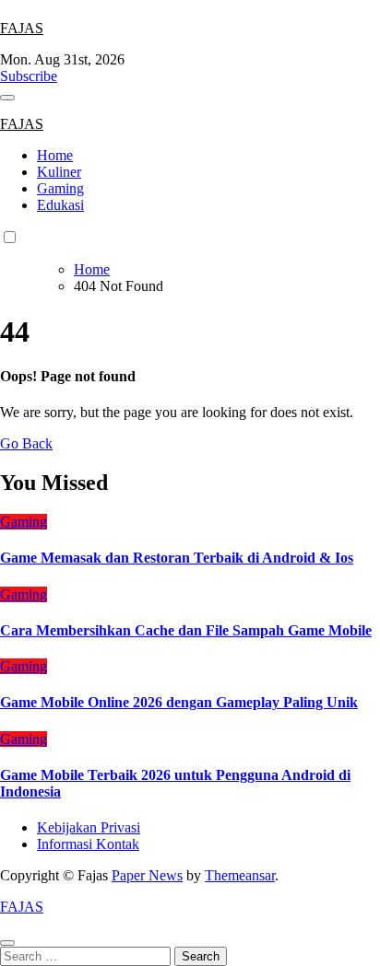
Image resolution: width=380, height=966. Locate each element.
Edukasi (60, 205)
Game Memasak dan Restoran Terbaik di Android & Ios (176, 557)
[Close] (7, 943)
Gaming (60, 188)
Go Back (26, 443)
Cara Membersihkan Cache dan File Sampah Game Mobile (186, 630)
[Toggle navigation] (7, 97)
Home (55, 155)
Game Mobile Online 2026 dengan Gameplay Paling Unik (179, 702)
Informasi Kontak (88, 844)
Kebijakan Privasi (88, 827)
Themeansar (240, 875)
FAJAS (21, 28)
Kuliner (59, 172)
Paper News (147, 875)
